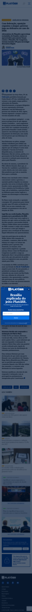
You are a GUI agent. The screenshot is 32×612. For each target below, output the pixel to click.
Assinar (16, 318)
